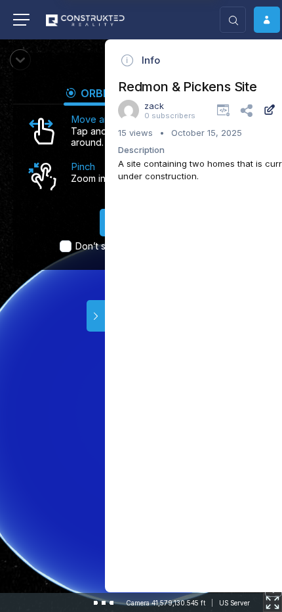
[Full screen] (272, 602)
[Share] (246, 109)
